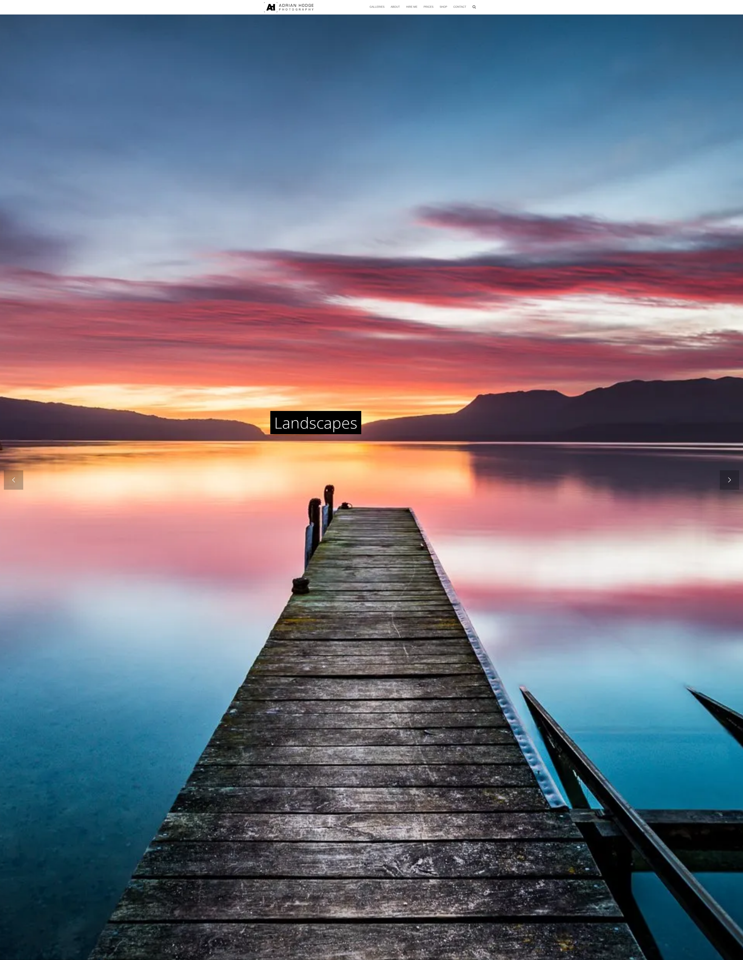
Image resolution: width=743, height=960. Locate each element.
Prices (428, 6)
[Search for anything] (474, 7)
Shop (443, 6)
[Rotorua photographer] (288, 7)
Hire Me (411, 6)
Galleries (377, 6)
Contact (459, 6)
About (395, 6)
